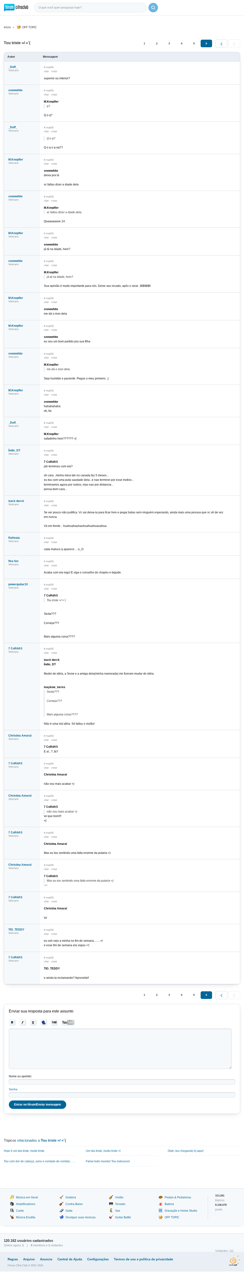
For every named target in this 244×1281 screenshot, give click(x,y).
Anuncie (46, 1259)
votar (54, 71)
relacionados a (41, 1140)
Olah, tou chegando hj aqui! (185, 1151)
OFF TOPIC (29, 27)
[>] (234, 43)
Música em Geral (27, 1197)
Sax (117, 1210)
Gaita (69, 1210)
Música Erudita (25, 1217)
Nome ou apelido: (20, 1076)
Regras (13, 1259)
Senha (13, 1089)
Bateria (169, 1204)
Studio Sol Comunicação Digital (234, 1260)
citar (46, 71)
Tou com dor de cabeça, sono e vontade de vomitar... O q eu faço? (40, 1161)
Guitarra (71, 1197)
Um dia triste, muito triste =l (103, 1151)
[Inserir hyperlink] (43, 1022)
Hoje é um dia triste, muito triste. (24, 1151)
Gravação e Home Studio (181, 1210)
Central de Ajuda (69, 1259)
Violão (119, 1197)
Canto (20, 1210)
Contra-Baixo (74, 1204)
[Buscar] (153, 7)
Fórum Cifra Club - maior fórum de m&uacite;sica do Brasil (16, 7)
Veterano (13, 70)
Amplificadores (25, 1204)
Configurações (98, 1259)
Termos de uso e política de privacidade (143, 1259)
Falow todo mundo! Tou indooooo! (108, 1161)
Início (7, 27)
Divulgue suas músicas (81, 1217)
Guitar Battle (123, 1217)
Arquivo (29, 1259)
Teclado (120, 1204)
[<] (221, 43)
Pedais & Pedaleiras (178, 1197)
